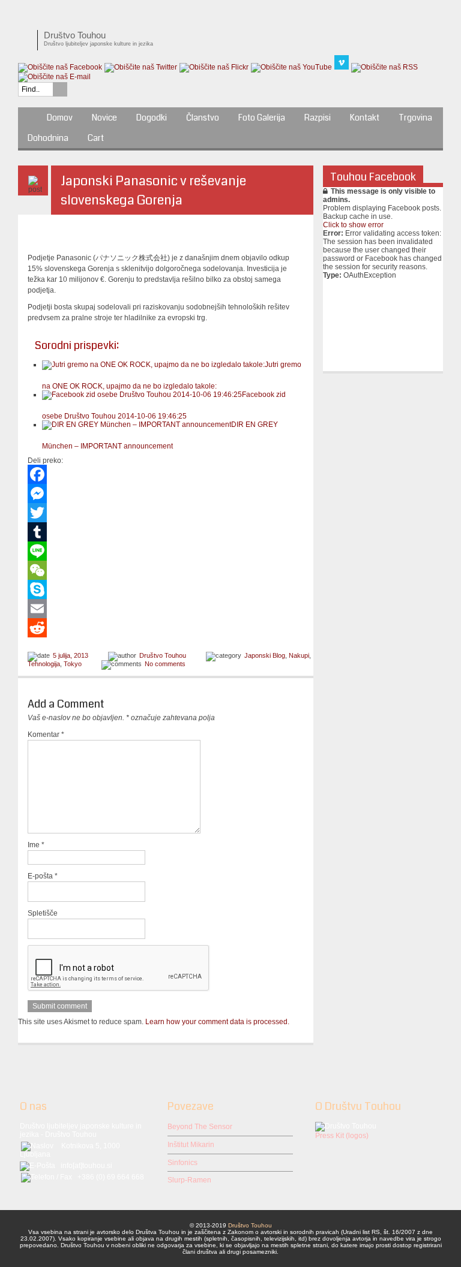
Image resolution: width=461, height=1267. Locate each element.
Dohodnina (48, 138)
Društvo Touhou (162, 655)
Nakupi (299, 655)
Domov (60, 118)
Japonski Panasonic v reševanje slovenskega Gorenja (153, 190)
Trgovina (415, 118)
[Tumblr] (166, 531)
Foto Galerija (261, 118)
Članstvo (202, 118)
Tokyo (73, 663)
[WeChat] (166, 570)
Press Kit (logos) (342, 1135)
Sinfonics (182, 1162)
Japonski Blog (264, 655)
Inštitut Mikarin (190, 1144)
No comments (165, 663)
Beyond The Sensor (199, 1126)
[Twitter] (166, 512)
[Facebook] (166, 474)
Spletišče (43, 913)
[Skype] (166, 589)
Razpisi (317, 118)
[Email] (166, 608)
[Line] (166, 551)
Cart (96, 138)
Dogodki (151, 118)
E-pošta (43, 876)
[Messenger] (166, 493)
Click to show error (353, 225)
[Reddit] (166, 627)
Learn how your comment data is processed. (217, 1022)
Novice (104, 118)
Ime (36, 845)
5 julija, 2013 (70, 655)
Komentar (46, 734)
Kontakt (364, 118)
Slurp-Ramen (189, 1180)
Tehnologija (44, 663)
